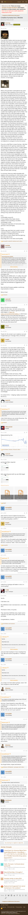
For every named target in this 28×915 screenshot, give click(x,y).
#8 (26, 459)
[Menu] (2, 1)
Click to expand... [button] (14, 266)
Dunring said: (5, 254)
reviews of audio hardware (10, 7)
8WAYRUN (18, 913)
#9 (26, 513)
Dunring (4, 20)
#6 (26, 406)
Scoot (5, 867)
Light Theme (5, 905)
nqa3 (5, 889)
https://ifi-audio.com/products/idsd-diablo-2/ (10, 313)
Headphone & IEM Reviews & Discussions (17, 859)
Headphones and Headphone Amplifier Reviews (14, 880)
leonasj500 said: (5, 531)
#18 (26, 750)
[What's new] (23, 1)
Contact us (3, 907)
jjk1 (5, 873)
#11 (26, 555)
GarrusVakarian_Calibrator (10, 880)
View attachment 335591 (7, 256)
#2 (26, 251)
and (9, 623)
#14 (26, 633)
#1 (26, 28)
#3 (26, 304)
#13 (26, 595)
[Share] (24, 29)
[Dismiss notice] (25, 6)
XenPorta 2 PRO (4, 913)
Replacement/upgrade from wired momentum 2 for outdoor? (14, 887)
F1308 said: (4, 636)
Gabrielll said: (5, 409)
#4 (26, 331)
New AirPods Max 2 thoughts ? (13, 872)
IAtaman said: (5, 722)
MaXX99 (6, 859)
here (5, 11)
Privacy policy (19, 907)
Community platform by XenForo (13, 911)
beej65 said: (4, 558)
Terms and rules (11, 907)
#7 (26, 432)
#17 (26, 719)
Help (24, 907)
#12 (26, 582)
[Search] (26, 1)
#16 (26, 694)
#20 (26, 806)
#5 (26, 345)
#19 (26, 777)
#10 (26, 528)
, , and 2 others (12, 241)
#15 (26, 664)
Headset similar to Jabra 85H (13, 878)
